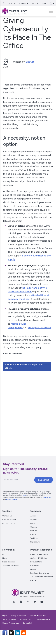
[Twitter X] (14, 602)
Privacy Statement (12, 499)
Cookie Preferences (10, 623)
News (4, 558)
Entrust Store (36, 562)
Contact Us (7, 516)
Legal (4, 615)
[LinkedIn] (35, 602)
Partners (33, 523)
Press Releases (8, 562)
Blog (44, 3)
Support (33, 519)
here (24, 495)
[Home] (14, 11)
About (33, 516)
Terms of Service (9, 619)
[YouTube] (42, 602)
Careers (33, 527)
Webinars (34, 538)
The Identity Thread (10, 565)
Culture (33, 531)
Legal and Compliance (39, 573)
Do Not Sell (27, 623)
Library (33, 569)
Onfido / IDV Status (38, 558)
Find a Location (8, 523)
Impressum (35, 542)
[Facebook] (21, 602)
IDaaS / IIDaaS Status (39, 554)
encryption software (39, 327)
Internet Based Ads (38, 615)
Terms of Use (46, 497)
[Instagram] (28, 602)
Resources (34, 565)
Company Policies (42, 619)
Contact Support (9, 519)
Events (33, 534)
